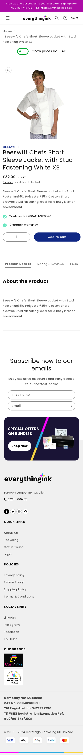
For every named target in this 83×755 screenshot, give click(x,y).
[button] (7, 18)
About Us (11, 533)
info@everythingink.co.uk (56, 7)
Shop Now (20, 446)
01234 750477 (17, 499)
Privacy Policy (14, 575)
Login (8, 554)
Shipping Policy (15, 589)
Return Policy (14, 582)
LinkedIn (10, 617)
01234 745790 (23, 7)
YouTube (10, 639)
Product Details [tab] (18, 264)
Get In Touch (14, 547)
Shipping (8, 182)
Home (7, 31)
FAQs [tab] (74, 264)
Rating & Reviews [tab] (50, 264)
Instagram (12, 625)
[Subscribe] (71, 405)
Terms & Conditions (19, 596)
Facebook (11, 632)
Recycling (11, 540)
